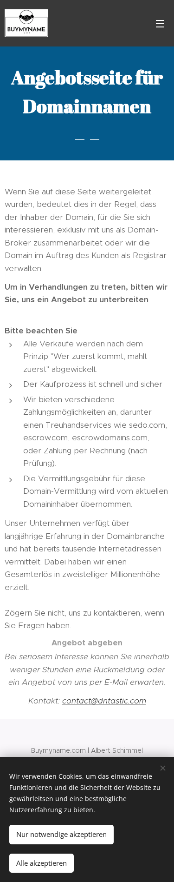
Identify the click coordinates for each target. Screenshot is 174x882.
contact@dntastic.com (104, 701)
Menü (160, 23)
